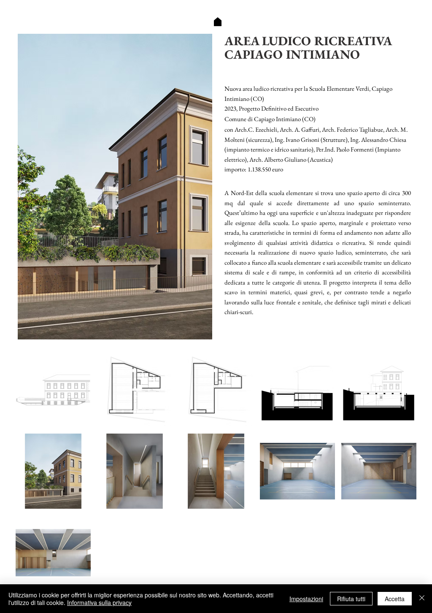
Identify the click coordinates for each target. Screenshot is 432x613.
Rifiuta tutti (351, 598)
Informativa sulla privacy (99, 602)
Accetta (395, 598)
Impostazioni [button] (306, 598)
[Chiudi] (422, 598)
